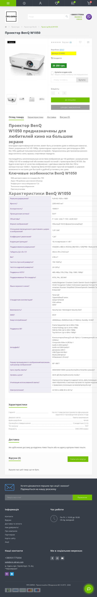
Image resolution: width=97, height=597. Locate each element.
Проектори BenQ (30, 27)
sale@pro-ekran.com (14, 562)
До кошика (70, 100)
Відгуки (8, 520)
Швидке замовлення (70, 107)
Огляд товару (16, 117)
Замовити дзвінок (78, 18)
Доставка (51, 117)
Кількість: (55, 89)
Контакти (9, 516)
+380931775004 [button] (13, 557)
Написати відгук (78, 459)
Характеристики (35, 117)
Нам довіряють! (12, 527)
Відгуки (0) (65, 117)
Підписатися (82, 497)
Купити (82, 79)
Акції (7, 542)
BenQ (62, 50)
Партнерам (10, 534)
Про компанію (11, 531)
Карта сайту (10, 538)
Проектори (15, 27)
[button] (40, 3)
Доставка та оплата (13, 524)
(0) (71, 42)
